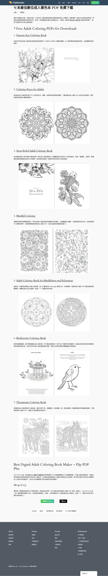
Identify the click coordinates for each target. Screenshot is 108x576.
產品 (64, 2)
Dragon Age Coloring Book (31, 35)
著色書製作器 (49, 511)
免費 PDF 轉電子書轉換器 (35, 475)
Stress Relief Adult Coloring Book (34, 151)
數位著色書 (59, 511)
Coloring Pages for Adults (30, 89)
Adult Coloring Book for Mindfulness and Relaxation (44, 280)
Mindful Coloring (25, 216)
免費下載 (95, 2)
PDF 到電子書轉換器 (70, 511)
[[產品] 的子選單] (65, 2)
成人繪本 (34, 511)
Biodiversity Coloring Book (31, 338)
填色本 (41, 511)
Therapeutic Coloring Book (31, 402)
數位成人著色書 (75, 20)
